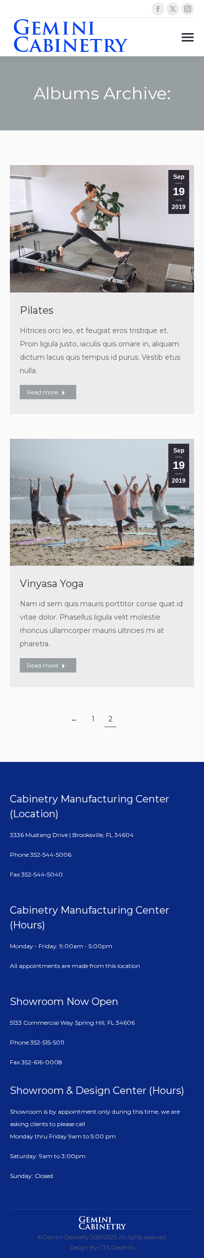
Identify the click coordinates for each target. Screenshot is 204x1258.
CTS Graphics (117, 1247)
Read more (42, 392)
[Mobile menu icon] (187, 37)
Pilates (36, 310)
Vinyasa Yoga (52, 583)
